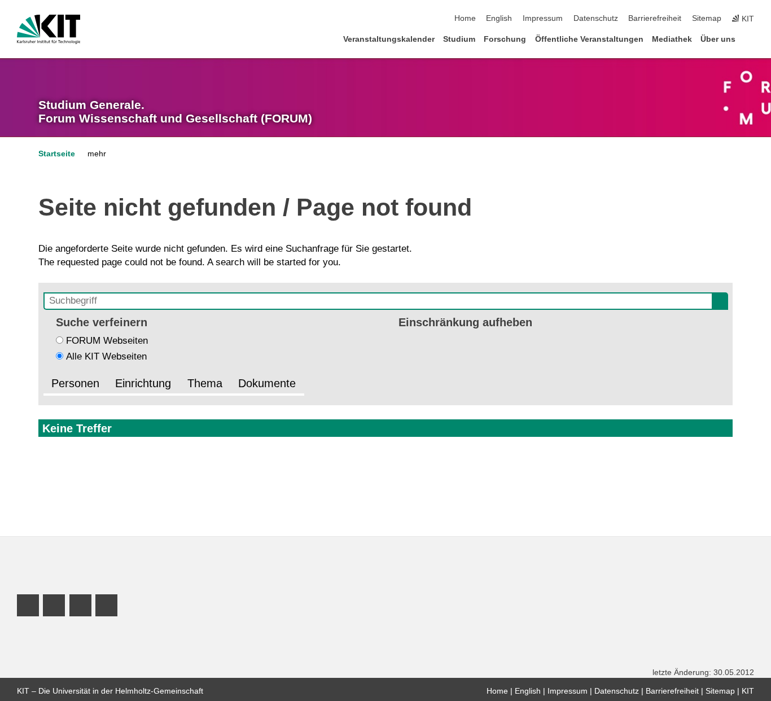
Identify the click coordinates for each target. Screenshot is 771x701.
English (499, 18)
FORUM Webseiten (107, 340)
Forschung (505, 39)
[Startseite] (750, 38)
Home (465, 18)
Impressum (543, 18)
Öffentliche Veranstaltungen (589, 39)
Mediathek (672, 39)
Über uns (717, 39)
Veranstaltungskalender (389, 39)
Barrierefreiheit (654, 18)
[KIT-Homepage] (49, 29)
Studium (459, 39)
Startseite (56, 154)
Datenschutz (595, 18)
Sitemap (706, 18)
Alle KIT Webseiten (106, 356)
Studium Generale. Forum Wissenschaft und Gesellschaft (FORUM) (175, 111)
